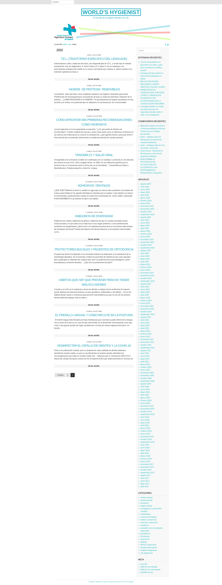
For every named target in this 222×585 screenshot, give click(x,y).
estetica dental (146, 500)
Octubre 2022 (146, 312)
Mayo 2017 (145, 484)
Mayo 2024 (145, 259)
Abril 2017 (144, 487)
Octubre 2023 (146, 278)
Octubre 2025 (146, 212)
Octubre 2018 (146, 439)
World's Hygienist (111, 12)
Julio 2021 (144, 353)
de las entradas (148, 567)
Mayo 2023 (145, 292)
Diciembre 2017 (147, 464)
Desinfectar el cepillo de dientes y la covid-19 (94, 345)
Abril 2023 (144, 295)
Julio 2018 (144, 445)
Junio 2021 (145, 356)
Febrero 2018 (146, 459)
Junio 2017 (145, 481)
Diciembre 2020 (147, 373)
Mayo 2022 (145, 326)
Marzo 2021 (145, 364)
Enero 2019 (145, 434)
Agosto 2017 (145, 475)
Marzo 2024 (145, 264)
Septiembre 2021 (147, 348)
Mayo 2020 (145, 392)
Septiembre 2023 (147, 281)
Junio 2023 (145, 289)
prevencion (145, 539)
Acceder (143, 564)
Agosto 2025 (145, 217)
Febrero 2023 (146, 301)
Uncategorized (146, 553)
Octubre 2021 (146, 345)
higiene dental (146, 506)
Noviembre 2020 (147, 375)
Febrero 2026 (146, 201)
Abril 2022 (144, 328)
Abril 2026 (144, 195)
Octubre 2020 (146, 378)
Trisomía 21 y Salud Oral (94, 155)
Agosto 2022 (145, 317)
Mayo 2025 (145, 226)
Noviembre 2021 (147, 342)
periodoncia (145, 534)
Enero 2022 (145, 337)
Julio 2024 (144, 253)
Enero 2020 (145, 403)
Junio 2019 (145, 420)
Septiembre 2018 (147, 442)
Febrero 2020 (146, 400)
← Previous (60, 375)
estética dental (146, 497)
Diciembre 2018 (147, 437)
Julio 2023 (144, 287)
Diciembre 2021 (147, 339)
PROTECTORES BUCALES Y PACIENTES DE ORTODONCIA (94, 249)
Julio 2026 (144, 187)
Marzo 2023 (145, 298)
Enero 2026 (145, 203)
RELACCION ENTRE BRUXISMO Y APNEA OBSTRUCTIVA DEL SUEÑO (152, 84)
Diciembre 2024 (147, 239)
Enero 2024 (145, 270)
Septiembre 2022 (147, 314)
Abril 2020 (144, 395)
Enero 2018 (145, 462)
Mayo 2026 (145, 192)
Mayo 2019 (145, 423)
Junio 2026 (145, 189)
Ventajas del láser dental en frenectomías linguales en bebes (151, 76)
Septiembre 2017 (147, 473)
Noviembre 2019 (147, 409)
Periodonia (145, 536)
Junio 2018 (145, 448)
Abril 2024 (144, 262)
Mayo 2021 (145, 359)
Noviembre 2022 (147, 309)
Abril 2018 (144, 453)
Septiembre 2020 (147, 381)
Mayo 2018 (145, 450)
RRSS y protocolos (148, 545)
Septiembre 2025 (147, 214)
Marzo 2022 (145, 331)
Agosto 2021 (145, 350)
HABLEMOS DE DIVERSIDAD (94, 216)
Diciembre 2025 (147, 206)
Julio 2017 (144, 478)
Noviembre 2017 (147, 467)
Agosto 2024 (145, 251)
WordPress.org (146, 572)
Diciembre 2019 (147, 406)
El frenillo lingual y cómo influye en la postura (94, 315)
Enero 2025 (145, 237)
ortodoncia (144, 525)
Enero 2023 (145, 303)
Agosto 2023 (145, 284)
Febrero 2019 (146, 431)
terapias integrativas (148, 550)
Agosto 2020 (145, 384)
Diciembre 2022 (147, 306)
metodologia (145, 514)
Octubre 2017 (146, 470)
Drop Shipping (129, 581)
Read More (94, 79)
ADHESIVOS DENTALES (94, 185)
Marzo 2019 (145, 428)
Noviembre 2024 (147, 242)
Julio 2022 (144, 320)
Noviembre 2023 (147, 276)
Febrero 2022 (146, 334)
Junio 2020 (145, 389)
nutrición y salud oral (148, 522)
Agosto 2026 (145, 184)
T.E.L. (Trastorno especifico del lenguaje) (94, 58)
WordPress (119, 581)
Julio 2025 (144, 220)
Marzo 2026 (145, 198)
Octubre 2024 (146, 245)
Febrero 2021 (146, 367)
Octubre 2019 (146, 412)
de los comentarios (150, 570)
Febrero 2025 (146, 234)
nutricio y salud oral (148, 520)
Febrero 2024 (146, 267)
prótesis (143, 542)
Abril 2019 (144, 425)
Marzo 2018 (145, 456)
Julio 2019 (144, 417)
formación (144, 503)
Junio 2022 (145, 323)
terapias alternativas (148, 547)
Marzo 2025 (145, 231)
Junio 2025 (145, 223)
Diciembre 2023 (147, 273)
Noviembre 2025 (147, 209)
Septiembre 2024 (147, 248)
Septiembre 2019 (147, 414)
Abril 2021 (144, 362)
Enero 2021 (145, 370)
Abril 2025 (144, 228)
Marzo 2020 (145, 398)
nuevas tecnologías (148, 517)
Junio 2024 (145, 256)
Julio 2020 (144, 387)
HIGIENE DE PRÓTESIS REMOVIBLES (94, 89)
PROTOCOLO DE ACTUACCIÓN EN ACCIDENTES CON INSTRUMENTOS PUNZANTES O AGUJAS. (151, 167)
